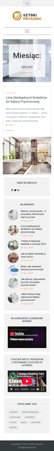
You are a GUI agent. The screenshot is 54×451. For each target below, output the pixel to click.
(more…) (12, 125)
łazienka (13, 427)
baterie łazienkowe (30, 412)
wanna (24, 422)
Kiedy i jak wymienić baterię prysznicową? (32, 268)
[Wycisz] (37, 389)
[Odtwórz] (11, 389)
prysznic (13, 422)
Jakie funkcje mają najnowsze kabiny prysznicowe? (30, 297)
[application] (27, 337)
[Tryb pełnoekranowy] (42, 389)
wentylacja (35, 422)
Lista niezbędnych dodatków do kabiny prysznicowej (26, 100)
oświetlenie (30, 417)
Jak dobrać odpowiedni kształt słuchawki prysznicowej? (33, 282)
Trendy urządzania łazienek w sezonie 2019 (33, 242)
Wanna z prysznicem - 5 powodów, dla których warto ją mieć (33, 214)
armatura (13, 412)
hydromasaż (15, 417)
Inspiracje (9, 131)
